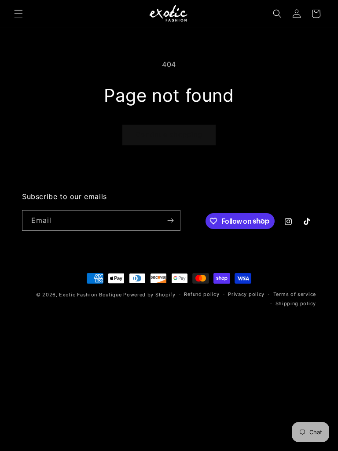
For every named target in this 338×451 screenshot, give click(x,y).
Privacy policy (246, 294)
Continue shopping (169, 134)
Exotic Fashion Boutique (90, 295)
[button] (18, 13)
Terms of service (294, 294)
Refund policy (201, 294)
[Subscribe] (170, 220)
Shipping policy (296, 303)
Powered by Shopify (149, 295)
